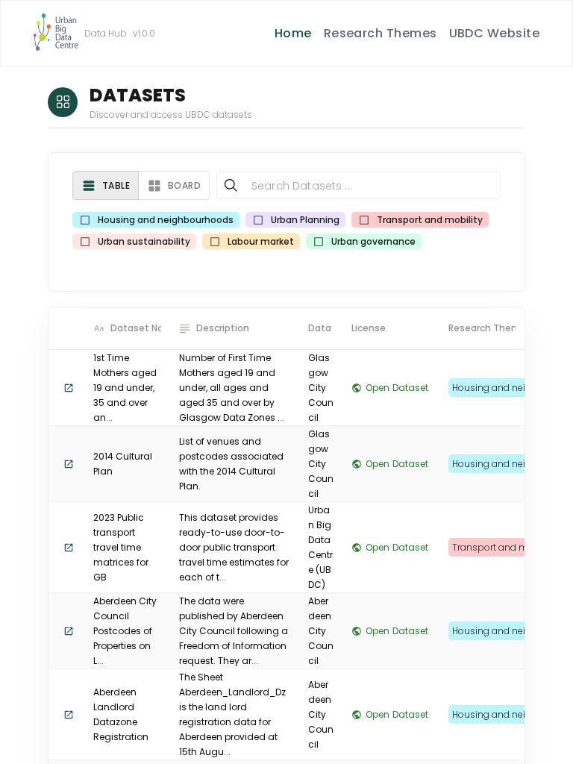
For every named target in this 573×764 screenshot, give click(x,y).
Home (293, 33)
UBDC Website (494, 33)
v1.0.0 (144, 33)
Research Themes (380, 33)
